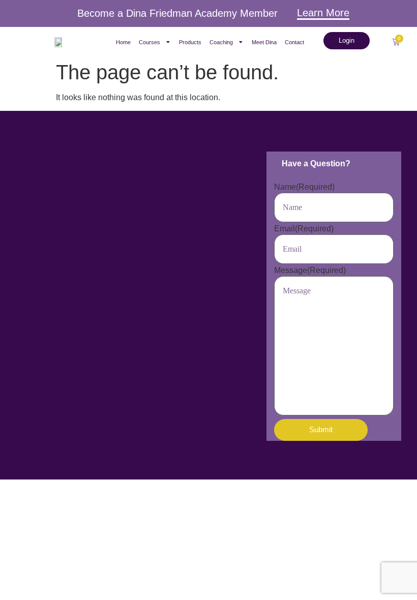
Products (190, 42)
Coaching (221, 42)
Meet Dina (264, 42)
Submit (321, 429)
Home (123, 42)
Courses (149, 42)
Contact (294, 42)
